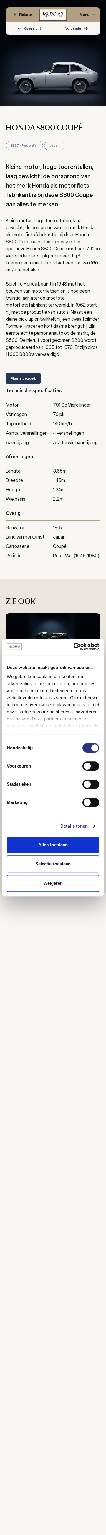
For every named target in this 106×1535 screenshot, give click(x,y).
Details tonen (74, 825)
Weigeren (53, 883)
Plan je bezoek (23, 378)
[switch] (90, 766)
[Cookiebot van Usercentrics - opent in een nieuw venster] (74, 647)
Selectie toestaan (53, 863)
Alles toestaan (53, 844)
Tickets (25, 15)
